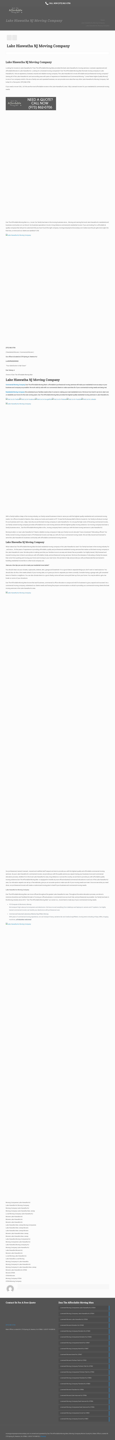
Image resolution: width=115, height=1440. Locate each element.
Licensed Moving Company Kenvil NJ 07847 (74, 1348)
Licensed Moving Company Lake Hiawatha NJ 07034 (77, 1313)
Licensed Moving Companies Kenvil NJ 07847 (75, 1343)
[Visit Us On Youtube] (74, 399)
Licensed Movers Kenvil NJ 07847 (71, 1354)
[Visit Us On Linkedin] (88, 399)
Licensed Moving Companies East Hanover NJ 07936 (77, 1407)
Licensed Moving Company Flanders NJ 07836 (75, 1384)
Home (103, 20)
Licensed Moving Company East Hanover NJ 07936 (76, 1401)
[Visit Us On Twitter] (12, 399)
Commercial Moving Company (15, 385)
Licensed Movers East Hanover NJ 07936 (73, 1395)
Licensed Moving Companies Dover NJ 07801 (75, 1413)
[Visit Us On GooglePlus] (43, 399)
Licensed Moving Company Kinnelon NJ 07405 (75, 1331)
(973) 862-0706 (25, 82)
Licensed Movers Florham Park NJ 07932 (73, 1360)
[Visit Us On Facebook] (27, 399)
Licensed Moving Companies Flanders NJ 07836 (75, 1378)
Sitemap (43, 1436)
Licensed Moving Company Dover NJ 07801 (74, 1419)
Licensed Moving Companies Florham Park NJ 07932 (77, 1372)
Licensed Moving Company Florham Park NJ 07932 (76, 1366)
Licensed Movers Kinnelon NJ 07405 (72, 1325)
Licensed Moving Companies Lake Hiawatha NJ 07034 (77, 1307)
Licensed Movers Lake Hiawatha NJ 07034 (74, 1319)
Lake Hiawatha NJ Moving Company (93, 23)
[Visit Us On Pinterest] (59, 399)
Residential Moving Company (15, 392)
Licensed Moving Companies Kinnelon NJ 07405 (75, 1337)
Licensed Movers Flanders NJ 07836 (72, 1389)
